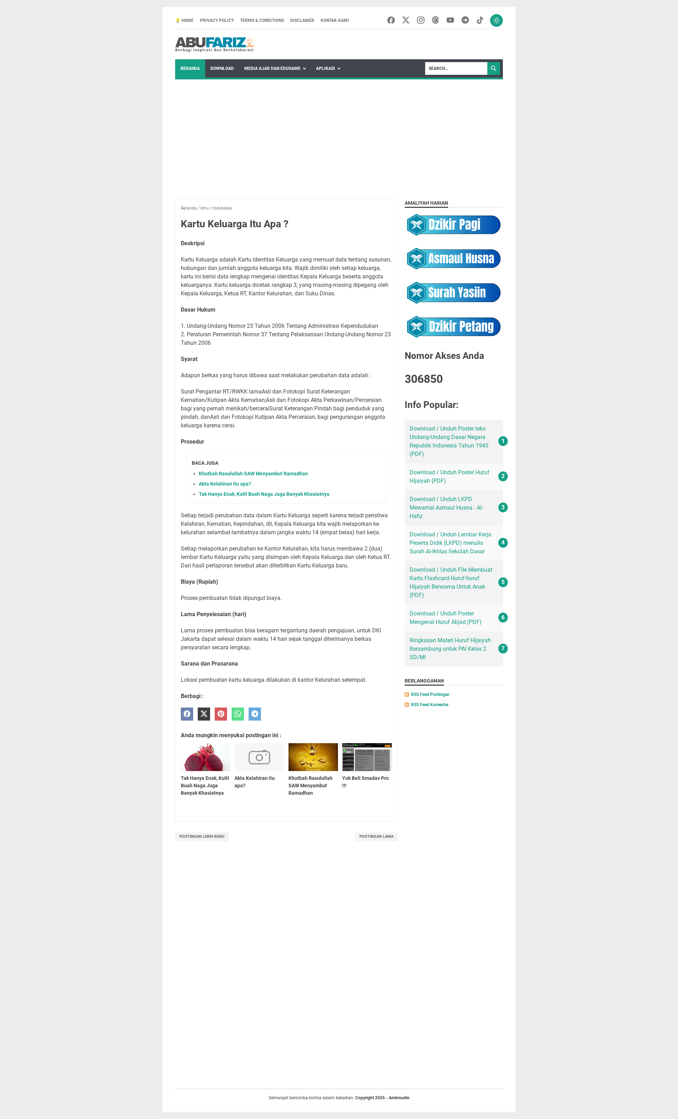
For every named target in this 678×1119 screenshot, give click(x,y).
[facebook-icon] (391, 20)
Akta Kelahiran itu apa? (225, 484)
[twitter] (204, 714)
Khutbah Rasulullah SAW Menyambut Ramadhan (253, 473)
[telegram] (255, 714)
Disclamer (302, 20)
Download (222, 68)
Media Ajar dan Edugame (272, 68)
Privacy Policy (217, 20)
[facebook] (187, 714)
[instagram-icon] (420, 20)
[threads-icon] (435, 20)
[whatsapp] (238, 714)
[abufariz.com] (215, 44)
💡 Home (184, 20)
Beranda (190, 68)
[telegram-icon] (465, 20)
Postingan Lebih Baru (201, 836)
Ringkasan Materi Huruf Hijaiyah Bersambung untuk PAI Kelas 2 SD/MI (450, 649)
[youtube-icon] (450, 20)
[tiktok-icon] (480, 20)
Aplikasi (325, 68)
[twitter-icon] (405, 20)
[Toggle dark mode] (496, 20)
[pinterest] (221, 714)
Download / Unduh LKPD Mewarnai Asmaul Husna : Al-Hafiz (446, 507)
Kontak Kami (335, 20)
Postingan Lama (376, 836)
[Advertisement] (339, 132)
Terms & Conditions (262, 20)
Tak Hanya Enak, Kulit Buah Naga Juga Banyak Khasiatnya (264, 494)
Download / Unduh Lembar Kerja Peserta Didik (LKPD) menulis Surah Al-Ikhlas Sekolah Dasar (450, 543)
